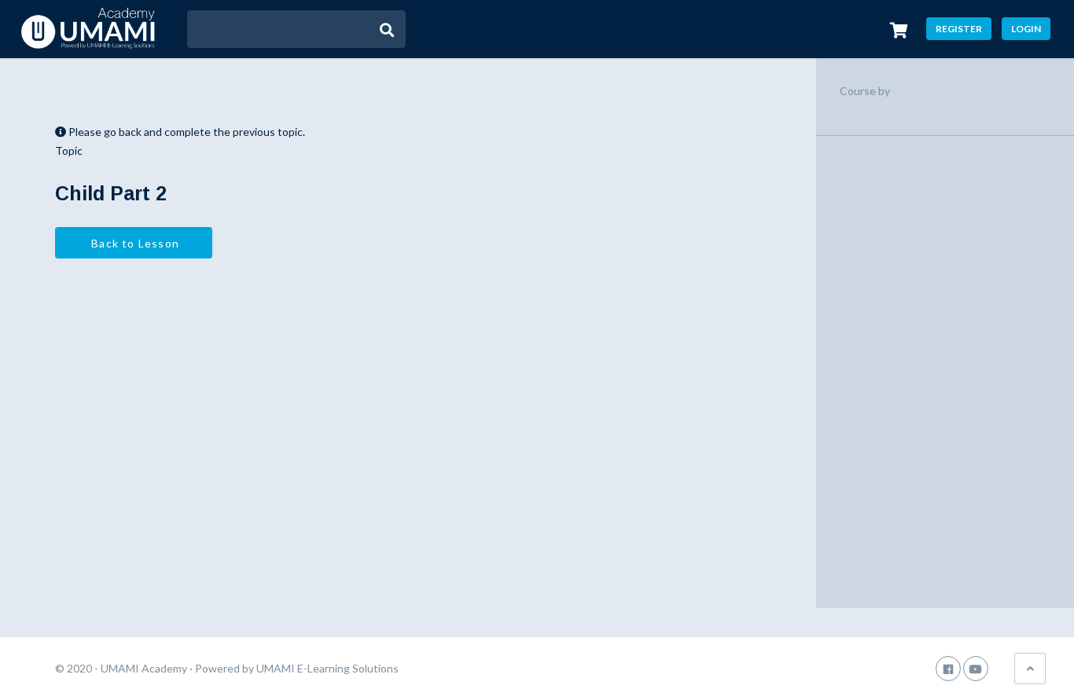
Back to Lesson (133, 243)
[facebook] (948, 668)
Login (1026, 29)
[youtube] (975, 668)
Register (959, 29)
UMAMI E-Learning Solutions (327, 668)
